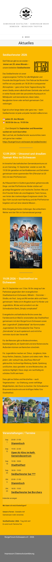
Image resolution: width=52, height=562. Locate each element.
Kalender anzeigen (10, 498)
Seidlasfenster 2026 (11, 521)
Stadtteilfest (18, 465)
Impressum (9, 554)
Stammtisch (18, 443)
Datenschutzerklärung (24, 554)
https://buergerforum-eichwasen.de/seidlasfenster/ (25, 142)
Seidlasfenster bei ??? (23, 474)
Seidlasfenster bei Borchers (26, 492)
